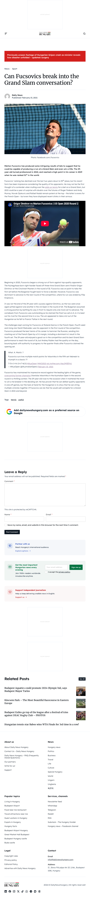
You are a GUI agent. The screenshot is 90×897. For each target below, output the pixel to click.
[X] (18, 891)
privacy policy (64, 572)
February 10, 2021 (45, 366)
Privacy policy (10, 860)
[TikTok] (22, 891)
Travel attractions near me (16, 814)
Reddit (51, 814)
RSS (49, 818)
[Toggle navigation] (5, 33)
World (50, 776)
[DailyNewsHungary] (45, 33)
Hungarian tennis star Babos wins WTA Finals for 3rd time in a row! (41, 724)
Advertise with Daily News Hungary (20, 868)
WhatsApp (52, 805)
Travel (50, 759)
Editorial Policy (11, 864)
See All (82, 679)
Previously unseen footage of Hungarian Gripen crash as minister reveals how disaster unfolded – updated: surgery (43, 56)
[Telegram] (31, 891)
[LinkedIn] (5, 891)
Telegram (52, 810)
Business (52, 755)
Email (49, 514)
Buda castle (9, 842)
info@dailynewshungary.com (60, 859)
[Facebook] (10, 891)
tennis (13, 399)
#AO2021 (42, 363)
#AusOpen (32, 363)
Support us (19, 597)
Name (7, 514)
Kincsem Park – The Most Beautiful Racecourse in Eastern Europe (36, 701)
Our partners (10, 762)
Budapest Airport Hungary (16, 830)
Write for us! (9, 766)
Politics (51, 751)
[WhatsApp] (27, 891)
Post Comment (12, 532)
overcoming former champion (17, 375)
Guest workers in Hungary (15, 818)
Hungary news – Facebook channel (63, 826)
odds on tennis (51, 187)
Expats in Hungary (12, 822)
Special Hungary (55, 772)
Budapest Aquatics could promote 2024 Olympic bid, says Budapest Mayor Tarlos (35, 689)
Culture (51, 768)
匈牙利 (50, 788)
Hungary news (54, 747)
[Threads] (39, 891)
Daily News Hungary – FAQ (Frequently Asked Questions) (21, 756)
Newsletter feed (55, 801)
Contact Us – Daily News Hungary (19, 751)
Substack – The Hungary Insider (62, 822)
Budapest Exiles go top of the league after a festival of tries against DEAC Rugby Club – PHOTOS (36, 714)
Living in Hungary (12, 801)
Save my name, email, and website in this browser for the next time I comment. (43, 525)
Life (49, 763)
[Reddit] (35, 891)
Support (8, 770)
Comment (9, 481)
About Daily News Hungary (16, 747)
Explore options (21, 551)
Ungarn (51, 780)
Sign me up (76, 567)
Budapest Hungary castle (15, 838)
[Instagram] (14, 891)
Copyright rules (11, 856)
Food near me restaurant (15, 810)
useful (21, 399)
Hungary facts (10, 826)
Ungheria (52, 784)
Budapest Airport (12, 805)
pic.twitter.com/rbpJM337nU (59, 363)
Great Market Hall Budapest (16, 834)
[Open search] (84, 33)
